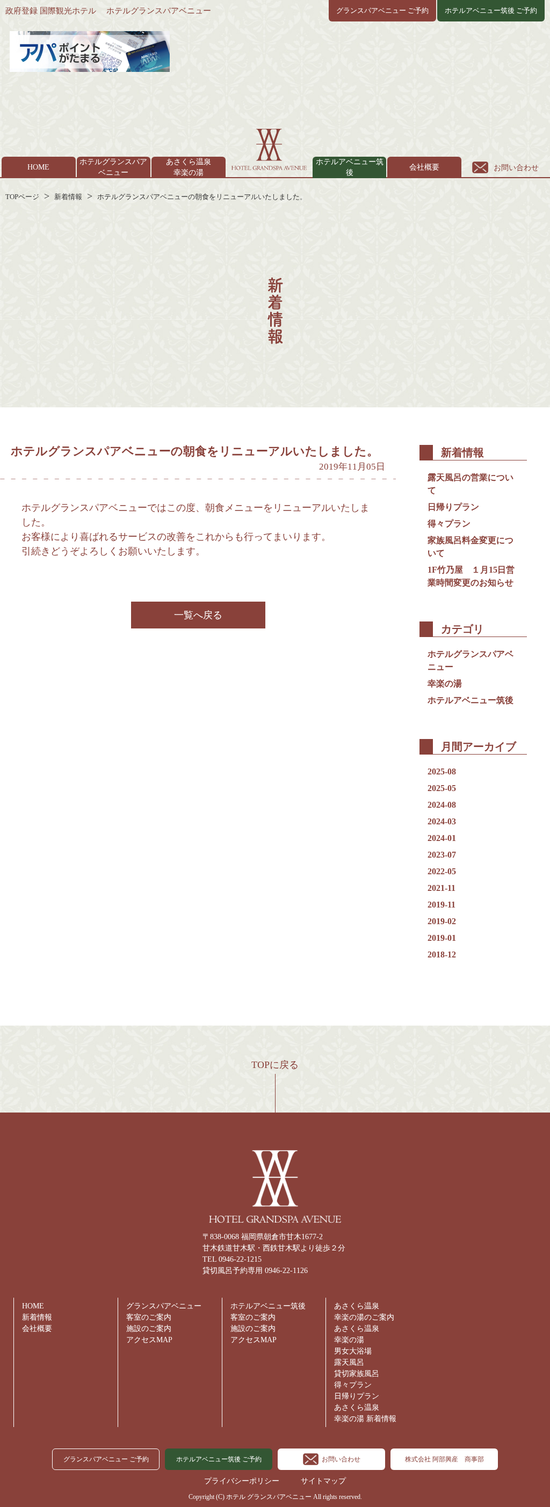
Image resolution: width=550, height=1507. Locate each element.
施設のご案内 (148, 1329)
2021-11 (441, 888)
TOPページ (22, 197)
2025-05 (442, 788)
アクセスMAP (149, 1340)
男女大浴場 (353, 1351)
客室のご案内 (148, 1317)
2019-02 (442, 921)
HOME (38, 167)
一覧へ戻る (198, 615)
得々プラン (449, 523)
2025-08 (442, 771)
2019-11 (441, 904)
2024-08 (442, 804)
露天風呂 (349, 1362)
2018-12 (442, 954)
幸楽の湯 (445, 683)
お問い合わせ (516, 168)
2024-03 (442, 821)
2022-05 (442, 871)
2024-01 (442, 838)
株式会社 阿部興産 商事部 (444, 1459)
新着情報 (68, 197)
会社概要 (424, 167)
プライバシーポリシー (241, 1481)
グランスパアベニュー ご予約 (382, 10)
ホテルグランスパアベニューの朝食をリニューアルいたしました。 (202, 197)
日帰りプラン (453, 506)
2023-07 (442, 854)
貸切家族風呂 (356, 1374)
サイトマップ (323, 1481)
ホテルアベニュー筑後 (470, 700)
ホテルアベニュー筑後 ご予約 (491, 10)
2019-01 (442, 937)
